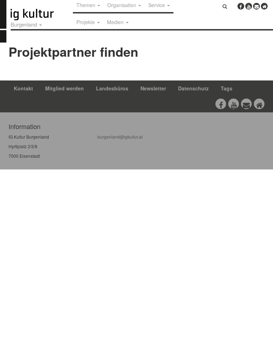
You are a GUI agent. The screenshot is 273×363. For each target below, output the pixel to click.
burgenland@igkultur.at (120, 137)
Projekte (86, 22)
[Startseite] (40, 14)
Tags (226, 88)
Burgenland (24, 24)
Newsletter (153, 88)
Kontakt (23, 88)
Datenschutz (193, 88)
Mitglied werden (64, 88)
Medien (116, 22)
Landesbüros (112, 88)
